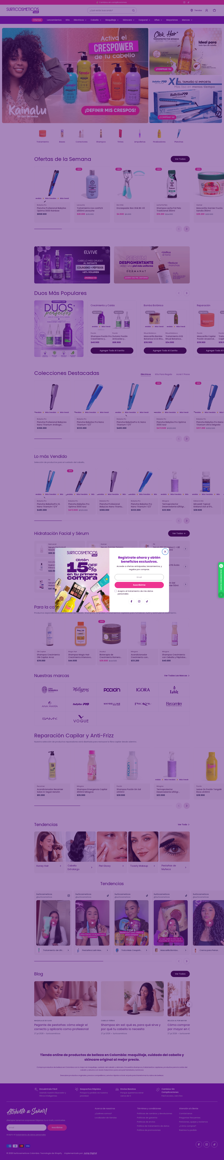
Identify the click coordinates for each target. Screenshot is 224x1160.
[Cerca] (165, 551)
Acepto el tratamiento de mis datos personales (135, 592)
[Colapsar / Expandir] (221, 595)
